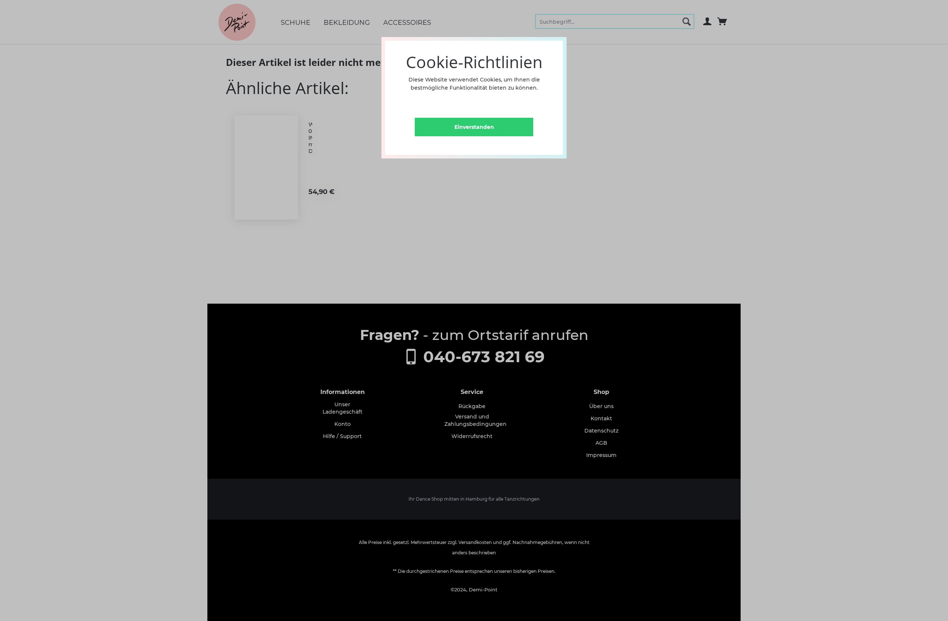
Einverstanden (474, 127)
